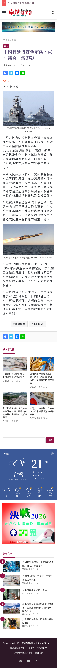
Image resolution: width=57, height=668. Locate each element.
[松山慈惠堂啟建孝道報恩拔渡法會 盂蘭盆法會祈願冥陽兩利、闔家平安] (11, 608)
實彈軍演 (20, 324)
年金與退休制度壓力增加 (21, 2)
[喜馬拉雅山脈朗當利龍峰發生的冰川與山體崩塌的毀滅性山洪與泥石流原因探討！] (15, 398)
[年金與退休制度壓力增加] (11, 594)
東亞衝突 (38, 324)
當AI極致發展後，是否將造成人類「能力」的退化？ (38, 564)
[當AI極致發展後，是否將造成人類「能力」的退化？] (11, 566)
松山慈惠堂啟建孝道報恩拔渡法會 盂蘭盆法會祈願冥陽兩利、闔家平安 (37, 607)
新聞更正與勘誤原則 (23, 653)
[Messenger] (17, 73)
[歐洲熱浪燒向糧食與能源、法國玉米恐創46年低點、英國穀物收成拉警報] (42, 364)
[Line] (22, 73)
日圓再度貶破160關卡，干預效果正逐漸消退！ (14, 375)
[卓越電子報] (20, 12)
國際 (14, 39)
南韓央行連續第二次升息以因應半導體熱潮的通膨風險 (42, 411)
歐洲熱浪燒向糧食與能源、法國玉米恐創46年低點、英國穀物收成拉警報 (42, 378)
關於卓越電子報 (17, 648)
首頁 (7, 39)
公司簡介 (30, 648)
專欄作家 (39, 653)
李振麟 (8, 65)
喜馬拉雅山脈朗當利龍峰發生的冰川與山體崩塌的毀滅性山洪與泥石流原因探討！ (15, 413)
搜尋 (50, 440)
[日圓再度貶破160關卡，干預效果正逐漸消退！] (15, 364)
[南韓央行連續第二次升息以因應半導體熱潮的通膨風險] (42, 398)
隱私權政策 (42, 648)
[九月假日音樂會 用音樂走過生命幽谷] (11, 623)
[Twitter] (11, 73)
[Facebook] (5, 73)
